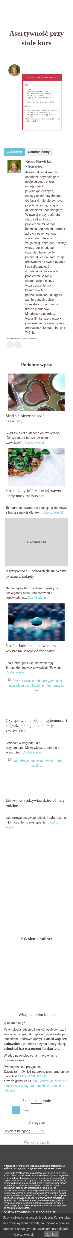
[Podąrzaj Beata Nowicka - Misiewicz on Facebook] (10, 344)
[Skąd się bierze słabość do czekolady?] (36, 392)
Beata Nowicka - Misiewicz (43, 66)
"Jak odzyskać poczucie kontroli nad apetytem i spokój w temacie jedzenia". (35, 1085)
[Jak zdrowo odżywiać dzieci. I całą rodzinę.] (36, 777)
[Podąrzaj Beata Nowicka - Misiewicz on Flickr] (17, 344)
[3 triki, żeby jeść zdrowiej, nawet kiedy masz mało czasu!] (36, 467)
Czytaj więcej (34, 442)
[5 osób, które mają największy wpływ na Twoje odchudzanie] (36, 622)
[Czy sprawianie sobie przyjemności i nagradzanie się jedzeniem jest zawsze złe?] (36, 697)
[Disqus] (36, 884)
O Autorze (14, 151)
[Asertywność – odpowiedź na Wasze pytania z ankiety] (36, 542)
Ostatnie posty (39, 151)
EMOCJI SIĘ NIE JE (32, 1076)
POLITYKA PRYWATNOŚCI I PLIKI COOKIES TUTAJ (30, 1212)
